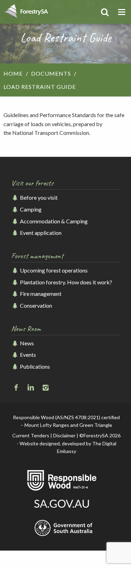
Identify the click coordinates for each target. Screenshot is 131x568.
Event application (40, 232)
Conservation (35, 305)
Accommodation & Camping (53, 221)
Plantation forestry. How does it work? (65, 282)
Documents (51, 73)
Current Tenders (30, 435)
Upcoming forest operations (53, 270)
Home (13, 73)
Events (27, 354)
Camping (30, 209)
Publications (34, 366)
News (26, 343)
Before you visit (38, 197)
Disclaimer (64, 435)
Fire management (40, 293)
